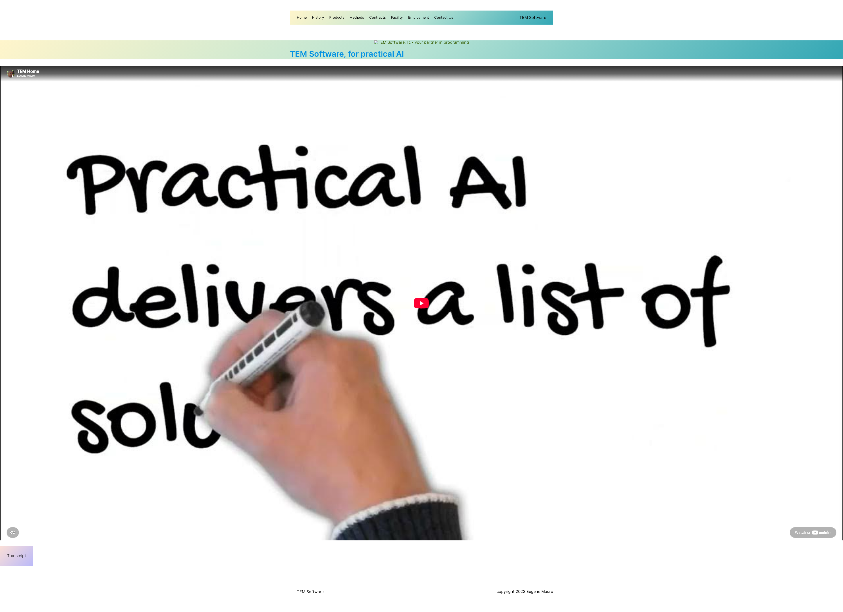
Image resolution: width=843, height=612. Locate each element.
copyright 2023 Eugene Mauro (525, 591)
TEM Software (532, 17)
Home (302, 17)
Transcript (16, 555)
